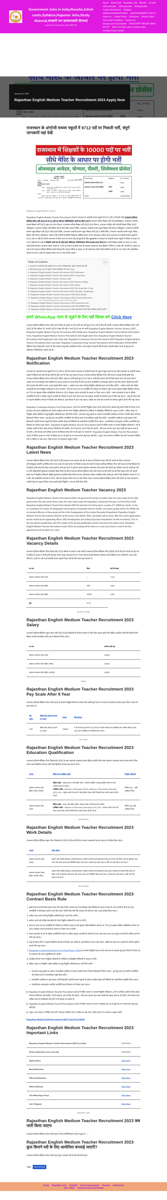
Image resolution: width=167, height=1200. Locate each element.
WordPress (25, 1196)
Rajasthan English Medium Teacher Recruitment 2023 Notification (57, 272)
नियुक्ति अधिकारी (130, 774)
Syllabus (127, 10)
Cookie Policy (120, 17)
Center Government (112, 10)
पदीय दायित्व (56, 850)
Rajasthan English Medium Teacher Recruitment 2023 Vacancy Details (59, 282)
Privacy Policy (147, 17)
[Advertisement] (83, 53)
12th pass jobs (125, 6)
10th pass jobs (109, 6)
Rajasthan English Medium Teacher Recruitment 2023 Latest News (57, 275)
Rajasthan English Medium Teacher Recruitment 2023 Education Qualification (62, 291)
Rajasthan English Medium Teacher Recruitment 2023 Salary (55, 285)
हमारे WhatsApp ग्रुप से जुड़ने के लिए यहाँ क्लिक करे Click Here (52, 269)
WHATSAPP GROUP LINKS (142, 24)
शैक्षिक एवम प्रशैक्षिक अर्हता (62, 774)
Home (105, 3)
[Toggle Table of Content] (104, 262)
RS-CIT (106, 27)
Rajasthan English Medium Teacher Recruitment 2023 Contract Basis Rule (61, 298)
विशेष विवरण (78, 717)
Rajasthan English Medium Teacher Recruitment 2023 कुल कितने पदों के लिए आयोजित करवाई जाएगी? (69, 309)
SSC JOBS (69, 1188)
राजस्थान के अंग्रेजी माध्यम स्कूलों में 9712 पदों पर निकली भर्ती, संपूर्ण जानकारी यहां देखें (58, 266)
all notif (152, 3)
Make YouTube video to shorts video (129, 27)
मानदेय (64, 717)
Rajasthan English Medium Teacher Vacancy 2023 (50, 279)
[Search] (156, 74)
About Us (107, 17)
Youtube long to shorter (113, 30)
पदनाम (31, 774)
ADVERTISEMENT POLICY (143, 13)
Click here (125, 1061)
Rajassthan (39, 1167)
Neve (4, 1196)
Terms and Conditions (113, 20)
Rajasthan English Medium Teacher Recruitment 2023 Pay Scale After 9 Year (61, 288)
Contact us (130, 20)
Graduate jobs (140, 6)
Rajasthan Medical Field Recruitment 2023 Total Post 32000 (60, 300)
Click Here (121, 317)
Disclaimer (134, 17)
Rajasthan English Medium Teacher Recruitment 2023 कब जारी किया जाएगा (60, 306)
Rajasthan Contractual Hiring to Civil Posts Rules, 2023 (55, 950)
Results (142, 3)
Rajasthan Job (130, 3)
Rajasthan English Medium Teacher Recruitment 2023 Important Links (60, 303)
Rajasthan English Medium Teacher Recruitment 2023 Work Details (58, 294)
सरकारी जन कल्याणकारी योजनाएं (115, 13)
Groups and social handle (115, 24)
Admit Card (116, 3)
